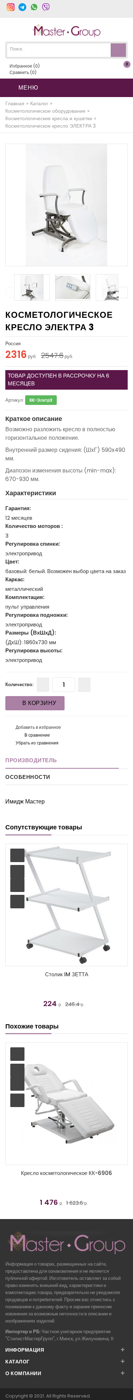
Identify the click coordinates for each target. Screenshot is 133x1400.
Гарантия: (18, 508)
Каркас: (14, 579)
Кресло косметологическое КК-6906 (66, 1173)
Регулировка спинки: (32, 543)
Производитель (31, 760)
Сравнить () (23, 72)
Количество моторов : (34, 526)
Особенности (27, 777)
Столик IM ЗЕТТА (66, 974)
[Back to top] (125, 1387)
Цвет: (12, 561)
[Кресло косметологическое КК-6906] (66, 1104)
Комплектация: (24, 597)
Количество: (19, 684)
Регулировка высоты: (33, 650)
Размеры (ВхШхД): (30, 632)
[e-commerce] (66, 30)
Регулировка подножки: (36, 615)
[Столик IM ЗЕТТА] (66, 905)
